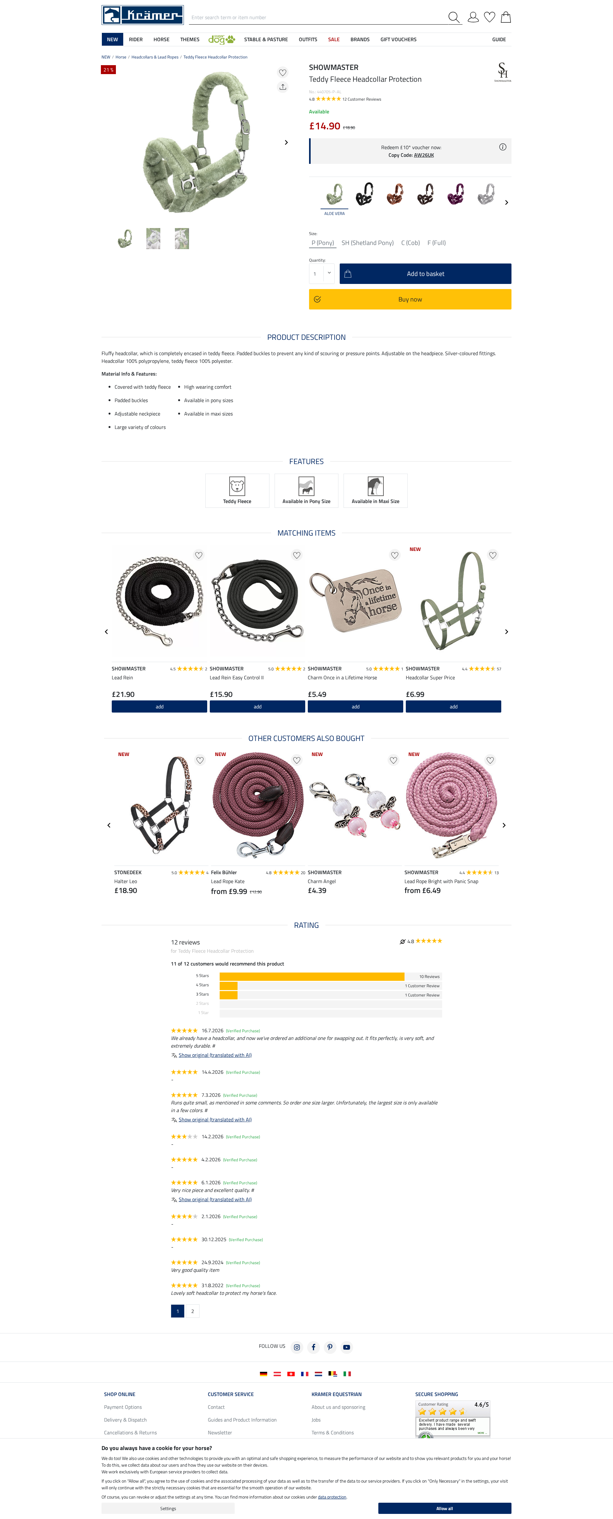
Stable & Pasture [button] (266, 39)
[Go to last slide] (107, 631)
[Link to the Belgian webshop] (334, 1373)
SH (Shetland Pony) (368, 243)
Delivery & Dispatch (125, 1420)
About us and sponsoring (338, 1407)
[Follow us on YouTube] (346, 1347)
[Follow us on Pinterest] (330, 1347)
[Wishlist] (489, 16)
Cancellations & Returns (130, 1432)
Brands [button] (360, 39)
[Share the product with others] (283, 87)
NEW (106, 57)
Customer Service (231, 1394)
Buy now (410, 299)
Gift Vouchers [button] (399, 39)
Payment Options (123, 1407)
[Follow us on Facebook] (313, 1347)
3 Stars (202, 994)
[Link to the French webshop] (306, 1373)
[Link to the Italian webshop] (348, 1373)
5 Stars (202, 976)
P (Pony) (323, 243)
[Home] (143, 14)
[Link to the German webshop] (265, 1373)
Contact (216, 1407)
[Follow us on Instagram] (297, 1347)
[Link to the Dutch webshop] (320, 1373)
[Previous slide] (107, 142)
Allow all (444, 1508)
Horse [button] (162, 39)
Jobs (316, 1420)
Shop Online (119, 1394)
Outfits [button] (308, 39)
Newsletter (220, 1432)
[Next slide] (286, 142)
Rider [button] (136, 39)
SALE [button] (334, 39)
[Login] (473, 16)
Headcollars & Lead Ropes (155, 57)
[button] (221, 39)
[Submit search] (455, 17)
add (257, 706)
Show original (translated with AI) (215, 1055)
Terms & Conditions (333, 1432)
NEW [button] (112, 39)
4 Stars (202, 985)
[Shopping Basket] (505, 16)
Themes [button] (190, 39)
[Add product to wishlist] (283, 72)
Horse (121, 57)
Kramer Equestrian (337, 1394)
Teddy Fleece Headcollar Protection (215, 57)
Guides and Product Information (242, 1420)
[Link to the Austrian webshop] (279, 1373)
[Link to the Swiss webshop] (292, 1373)
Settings (168, 1508)
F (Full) (437, 243)
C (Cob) (410, 243)
